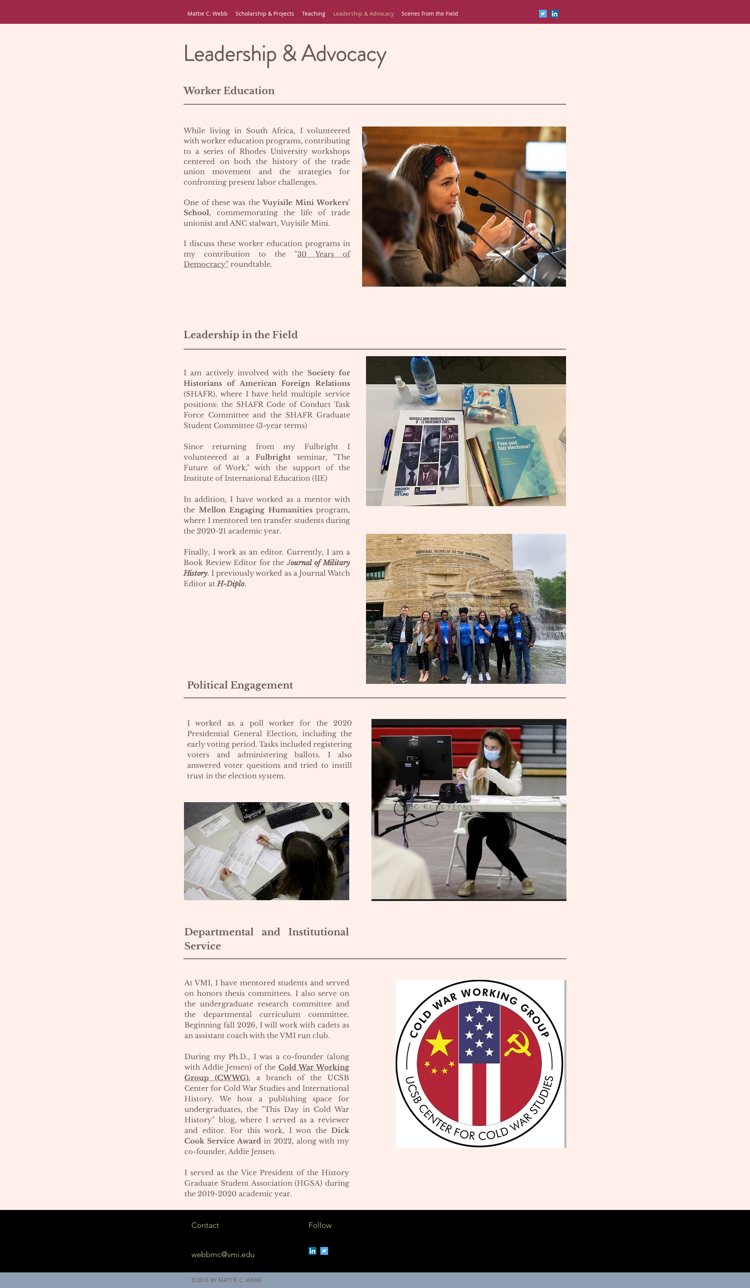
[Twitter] (543, 14)
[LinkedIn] (555, 14)
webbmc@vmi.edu (223, 1254)
